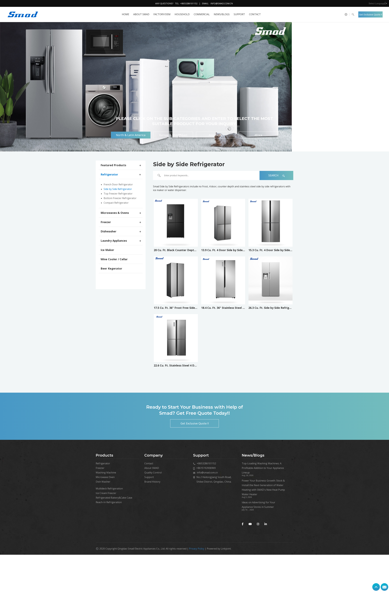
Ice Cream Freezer (106, 493)
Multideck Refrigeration (109, 488)
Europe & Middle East (173, 135)
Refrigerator (109, 174)
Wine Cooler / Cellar (114, 259)
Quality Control (153, 472)
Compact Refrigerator (116, 202)
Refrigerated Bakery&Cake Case (114, 497)
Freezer (106, 222)
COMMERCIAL (202, 14)
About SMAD (141, 14)
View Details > (176, 237)
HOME (125, 14)
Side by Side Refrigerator (118, 189)
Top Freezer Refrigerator (118, 193)
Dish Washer (103, 481)
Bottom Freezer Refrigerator (120, 198)
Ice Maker (107, 250)
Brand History (152, 481)
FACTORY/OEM (161, 14)
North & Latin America (130, 135)
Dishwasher (108, 231)
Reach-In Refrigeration (109, 502)
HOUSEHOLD (182, 14)
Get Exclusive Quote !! (370, 14)
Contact (255, 14)
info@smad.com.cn (221, 3)
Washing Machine (106, 472)
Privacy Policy (196, 548)
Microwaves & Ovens (115, 213)
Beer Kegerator (111, 268)
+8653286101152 (188, 3)
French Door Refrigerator (118, 184)
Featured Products (113, 165)
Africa (258, 135)
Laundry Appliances (114, 240)
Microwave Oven (105, 477)
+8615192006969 (206, 468)
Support (239, 14)
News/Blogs (222, 14)
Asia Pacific (216, 135)
